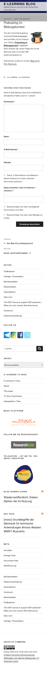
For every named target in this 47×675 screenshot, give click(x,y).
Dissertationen (10, 291)
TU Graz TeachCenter (13, 396)
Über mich (8, 297)
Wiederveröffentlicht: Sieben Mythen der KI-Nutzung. (21, 499)
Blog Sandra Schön (15, 491)
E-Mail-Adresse (11, 149)
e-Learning (24, 77)
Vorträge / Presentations (13, 276)
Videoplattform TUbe (12, 401)
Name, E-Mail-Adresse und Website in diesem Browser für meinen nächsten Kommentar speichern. (21, 178)
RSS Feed (9, 514)
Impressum (8, 310)
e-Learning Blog (20, 4)
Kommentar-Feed (11, 560)
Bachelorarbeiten (11, 281)
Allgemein (12, 77)
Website (7, 162)
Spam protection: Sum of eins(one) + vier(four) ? (20, 189)
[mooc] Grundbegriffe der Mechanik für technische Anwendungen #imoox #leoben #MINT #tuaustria (22, 525)
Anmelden (8, 550)
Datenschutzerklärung (13, 315)
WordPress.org (10, 565)
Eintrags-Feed (9, 555)
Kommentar (9, 101)
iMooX (6, 386)
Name (7, 136)
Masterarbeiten (10, 286)
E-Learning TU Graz (12, 380)
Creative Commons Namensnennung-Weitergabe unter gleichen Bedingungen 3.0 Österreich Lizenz (21, 657)
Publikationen (9, 271)
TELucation (8, 391)
